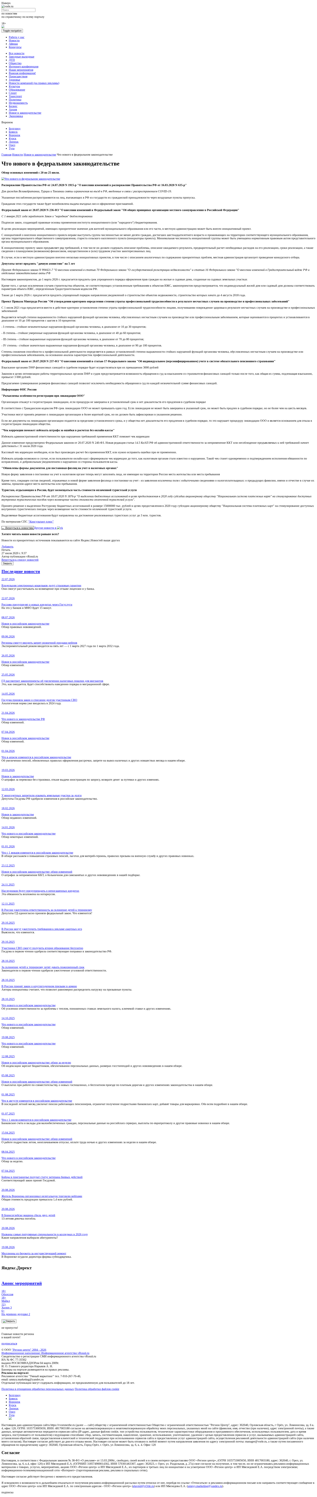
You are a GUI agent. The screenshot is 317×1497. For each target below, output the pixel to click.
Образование (17, 89)
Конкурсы (15, 47)
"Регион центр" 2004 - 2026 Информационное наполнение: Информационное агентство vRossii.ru (45, 1351)
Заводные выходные (21, 56)
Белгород (14, 128)
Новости (14, 40)
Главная (6, 154)
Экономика (16, 116)
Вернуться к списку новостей (20, 559)
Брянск (13, 131)
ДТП (12, 59)
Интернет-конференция (23, 66)
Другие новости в (45, 527)
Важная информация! (22, 73)
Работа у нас (16, 37)
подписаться (9, 1343)
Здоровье (14, 79)
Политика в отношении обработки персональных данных (37, 1389)
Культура (14, 86)
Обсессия (7, 1292)
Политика (15, 99)
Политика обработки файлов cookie (97, 1389)
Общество (15, 63)
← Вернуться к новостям (18, 527)
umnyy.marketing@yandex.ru (205, 1486)
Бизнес (13, 106)
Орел (12, 145)
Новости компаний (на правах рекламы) (34, 83)
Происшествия (18, 76)
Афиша (13, 43)
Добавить (7, 546)
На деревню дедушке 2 (15, 1312)
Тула (11, 148)
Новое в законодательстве (25, 112)
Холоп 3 (6, 1306)
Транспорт (15, 96)
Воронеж (14, 135)
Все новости (16, 53)
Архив (13, 109)
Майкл (5, 1299)
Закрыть (7, 563)
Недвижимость (18, 102)
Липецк (14, 141)
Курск (12, 138)
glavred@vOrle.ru (143, 1486)
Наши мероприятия (21, 69)
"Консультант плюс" (41, 521)
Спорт (13, 93)
